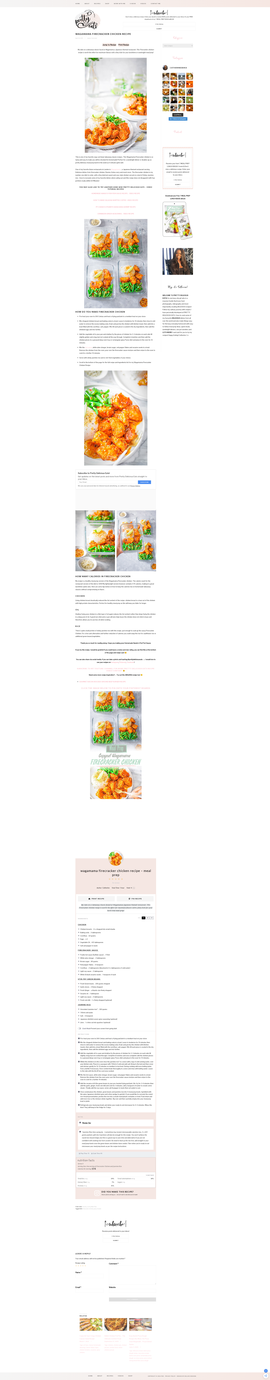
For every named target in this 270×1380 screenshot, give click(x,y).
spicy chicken (97, 1208)
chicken (110, 1345)
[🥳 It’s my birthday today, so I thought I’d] (189, 92)
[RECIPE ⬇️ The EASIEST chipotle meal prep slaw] (166, 107)
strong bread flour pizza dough (138, 1360)
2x (147, 918)
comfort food (114, 1347)
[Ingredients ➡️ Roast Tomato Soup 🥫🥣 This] (173, 76)
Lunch (89, 1206)
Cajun (96, 1347)
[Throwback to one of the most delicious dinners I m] (181, 92)
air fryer (85, 1345)
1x (143, 918)
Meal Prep (94, 1206)
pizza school (148, 1358)
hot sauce (88, 347)
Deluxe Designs (190, 1376)
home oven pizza (134, 1355)
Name (78, 1272)
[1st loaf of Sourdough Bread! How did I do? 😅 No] (166, 76)
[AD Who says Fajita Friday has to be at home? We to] (166, 100)
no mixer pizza (138, 1358)
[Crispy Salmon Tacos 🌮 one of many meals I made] (181, 100)
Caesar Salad (90, 1347)
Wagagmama (116, 169)
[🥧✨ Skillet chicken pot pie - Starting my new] (166, 92)
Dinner (84, 1206)
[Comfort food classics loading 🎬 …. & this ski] (173, 92)
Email (78, 1287)
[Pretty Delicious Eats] (87, 30)
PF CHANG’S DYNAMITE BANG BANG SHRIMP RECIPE (116, 207)
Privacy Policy (170, 1376)
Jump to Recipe (109, 45)
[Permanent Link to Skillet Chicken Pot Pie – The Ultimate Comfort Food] (115, 1332)
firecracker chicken (88, 1208)
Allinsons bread (138, 1351)
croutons (93, 1350)
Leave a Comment (92, 38)
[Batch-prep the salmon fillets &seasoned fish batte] (173, 100)
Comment (114, 1264)
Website (112, 1287)
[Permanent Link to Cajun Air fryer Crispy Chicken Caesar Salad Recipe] (91, 1332)
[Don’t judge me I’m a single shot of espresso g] (173, 107)
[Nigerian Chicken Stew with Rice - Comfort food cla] (173, 84)
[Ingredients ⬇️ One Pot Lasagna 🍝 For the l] (189, 76)
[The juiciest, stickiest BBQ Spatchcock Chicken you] (189, 107)
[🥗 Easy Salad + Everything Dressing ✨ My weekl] (189, 100)
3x (152, 918)
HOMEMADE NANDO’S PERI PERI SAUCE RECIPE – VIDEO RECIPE (116, 193)
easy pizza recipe (143, 1353)
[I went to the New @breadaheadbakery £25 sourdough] (181, 84)
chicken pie (117, 1345)
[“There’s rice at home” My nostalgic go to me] (189, 84)
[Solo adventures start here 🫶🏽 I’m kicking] (181, 76)
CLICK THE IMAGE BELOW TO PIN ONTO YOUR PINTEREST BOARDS (115, 688)
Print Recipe (123, 45)
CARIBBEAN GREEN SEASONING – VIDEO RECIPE (115, 214)
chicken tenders (85, 1350)
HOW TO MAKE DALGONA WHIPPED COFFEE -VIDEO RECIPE (115, 200)
